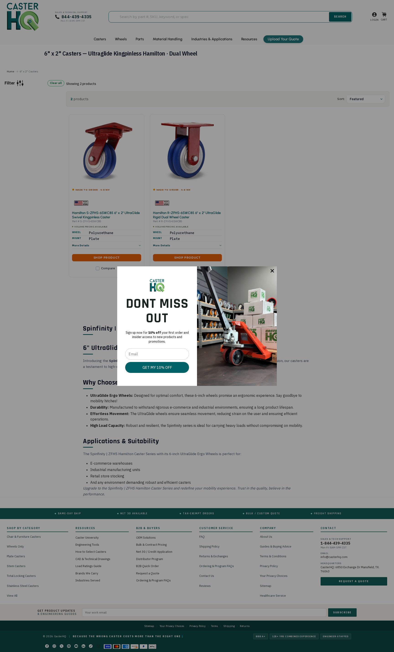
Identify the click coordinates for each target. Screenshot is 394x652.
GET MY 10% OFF (157, 367)
